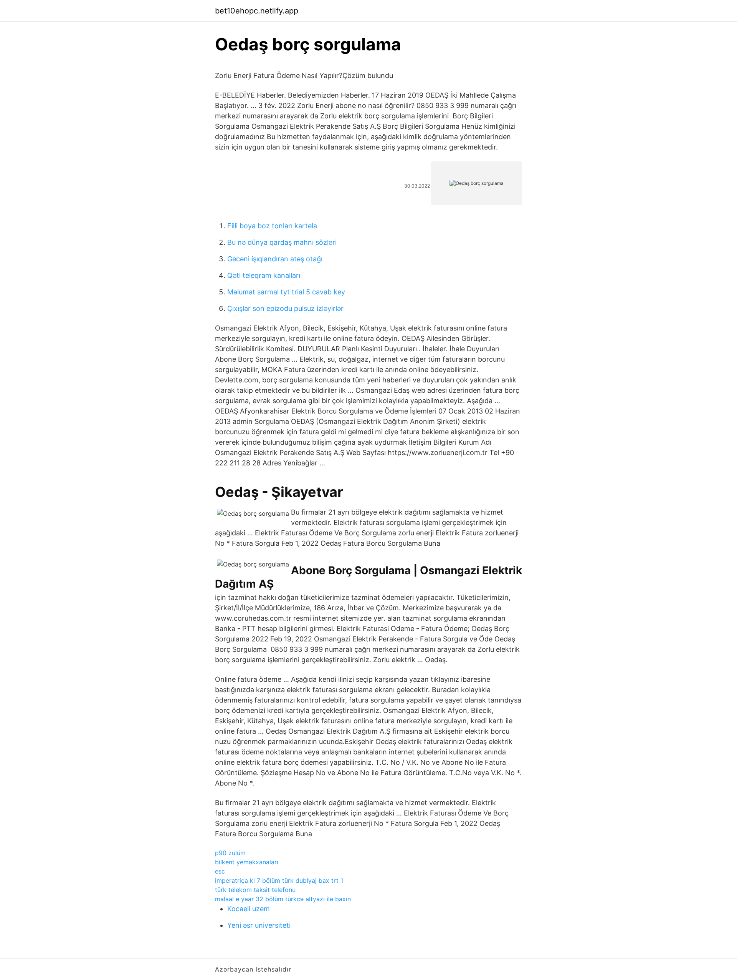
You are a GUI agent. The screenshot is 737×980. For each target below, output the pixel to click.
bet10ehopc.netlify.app (256, 11)
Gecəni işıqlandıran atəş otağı (274, 259)
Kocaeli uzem (248, 909)
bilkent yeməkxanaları (246, 862)
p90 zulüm (230, 853)
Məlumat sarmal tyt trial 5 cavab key (286, 292)
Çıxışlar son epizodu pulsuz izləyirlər (285, 308)
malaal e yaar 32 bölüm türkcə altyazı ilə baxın (283, 899)
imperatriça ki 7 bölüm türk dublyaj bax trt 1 (279, 880)
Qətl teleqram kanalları (263, 275)
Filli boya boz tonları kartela (272, 226)
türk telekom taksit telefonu (255, 890)
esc (220, 871)
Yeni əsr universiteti (259, 925)
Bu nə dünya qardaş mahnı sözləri (282, 242)
